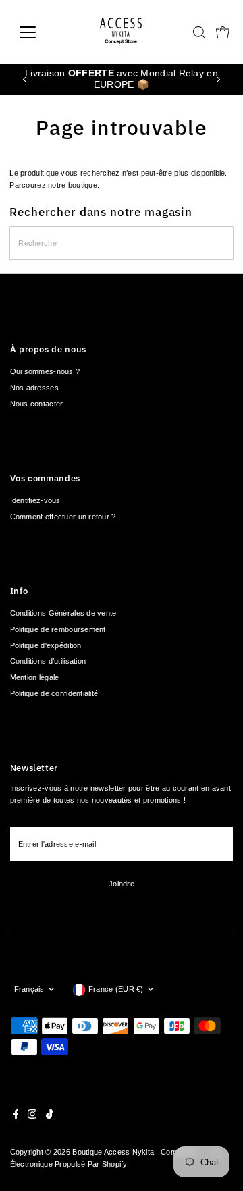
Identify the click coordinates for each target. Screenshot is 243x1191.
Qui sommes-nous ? (45, 371)
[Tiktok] (50, 1116)
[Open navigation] (36, 32)
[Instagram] (32, 1116)
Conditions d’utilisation (48, 661)
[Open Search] (199, 32)
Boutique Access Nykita (113, 1152)
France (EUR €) (116, 989)
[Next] (217, 79)
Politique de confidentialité (54, 693)
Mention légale (34, 677)
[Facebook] (16, 1116)
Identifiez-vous (35, 500)
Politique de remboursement (58, 629)
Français (29, 989)
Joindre (121, 884)
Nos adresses (34, 387)
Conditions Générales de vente (63, 613)
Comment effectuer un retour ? (63, 516)
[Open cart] (223, 32)
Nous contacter (36, 404)
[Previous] (25, 79)
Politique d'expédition (46, 645)
